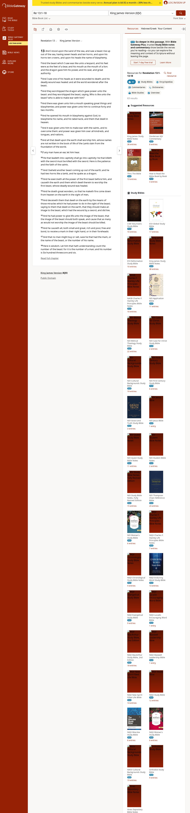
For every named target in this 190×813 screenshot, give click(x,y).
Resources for (143, 74)
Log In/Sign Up (177, 2)
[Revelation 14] (119, 150)
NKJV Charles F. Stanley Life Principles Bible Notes (156, 539)
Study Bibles (137, 192)
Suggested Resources (142, 105)
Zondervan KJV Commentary (156, 137)
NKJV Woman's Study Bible (156, 733)
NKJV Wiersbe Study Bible (133, 733)
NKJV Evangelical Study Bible (135, 616)
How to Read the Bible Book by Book (158, 175)
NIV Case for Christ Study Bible (158, 342)
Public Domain (48, 278)
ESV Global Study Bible (157, 225)
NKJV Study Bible (157, 695)
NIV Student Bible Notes (157, 459)
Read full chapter (50, 258)
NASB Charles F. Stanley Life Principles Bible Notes (134, 302)
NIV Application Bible (156, 299)
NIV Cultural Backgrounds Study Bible (136, 383)
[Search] (181, 13)
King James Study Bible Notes (135, 137)
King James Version (51, 272)
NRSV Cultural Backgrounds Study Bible (136, 772)
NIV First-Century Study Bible (157, 382)
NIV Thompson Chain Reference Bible (157, 498)
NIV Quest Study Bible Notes (135, 459)
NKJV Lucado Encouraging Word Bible (158, 617)
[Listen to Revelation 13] (66, 29)
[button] (174, 3)
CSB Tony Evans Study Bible (134, 225)
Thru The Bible (134, 174)
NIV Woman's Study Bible (133, 536)
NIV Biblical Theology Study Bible (134, 343)
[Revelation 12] (33, 150)
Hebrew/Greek (149, 28)
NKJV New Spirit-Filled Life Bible (135, 696)
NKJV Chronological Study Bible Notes (136, 578)
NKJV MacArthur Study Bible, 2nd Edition (135, 657)
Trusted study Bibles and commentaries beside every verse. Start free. (112, 2)
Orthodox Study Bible (156, 770)
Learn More (165, 62)
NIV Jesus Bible (156, 420)
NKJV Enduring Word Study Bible (157, 578)
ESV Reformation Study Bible (135, 262)
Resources (132, 28)
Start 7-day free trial (143, 62)
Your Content (165, 28)
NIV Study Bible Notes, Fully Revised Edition (134, 498)
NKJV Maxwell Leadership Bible (157, 656)
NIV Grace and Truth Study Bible (135, 421)
